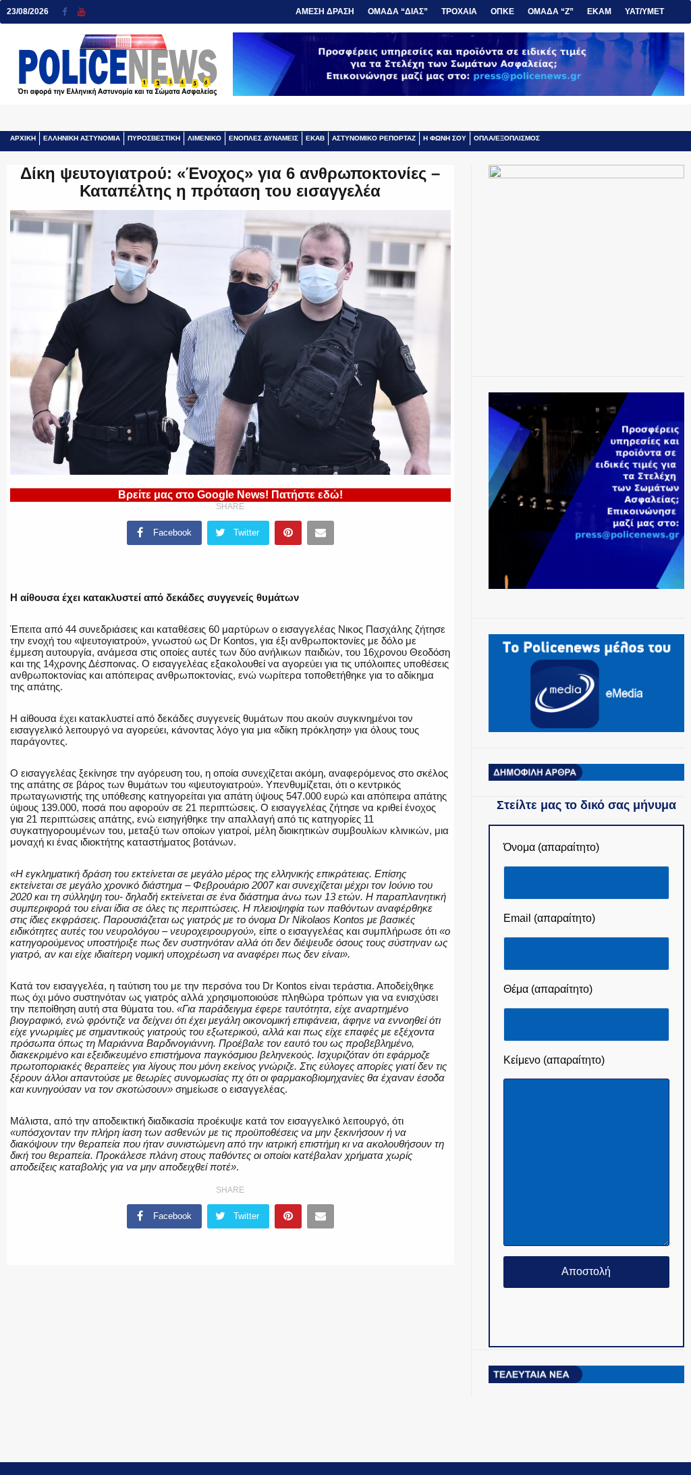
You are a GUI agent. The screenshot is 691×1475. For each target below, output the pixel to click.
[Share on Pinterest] (288, 533)
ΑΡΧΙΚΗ (23, 138)
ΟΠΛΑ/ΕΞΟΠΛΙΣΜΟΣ (507, 138)
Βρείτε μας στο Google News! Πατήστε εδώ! (230, 494)
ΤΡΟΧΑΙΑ (459, 11)
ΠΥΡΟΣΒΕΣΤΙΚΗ (154, 138)
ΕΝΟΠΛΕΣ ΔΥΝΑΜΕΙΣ (263, 138)
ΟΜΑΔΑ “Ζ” (551, 11)
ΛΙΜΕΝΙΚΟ (204, 138)
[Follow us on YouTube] (81, 12)
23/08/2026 (28, 11)
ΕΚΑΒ (315, 138)
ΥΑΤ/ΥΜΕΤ (644, 11)
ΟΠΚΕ (502, 11)
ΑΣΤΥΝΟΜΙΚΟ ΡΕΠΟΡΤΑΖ (374, 138)
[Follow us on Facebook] (70, 12)
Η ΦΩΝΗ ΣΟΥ (444, 138)
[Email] (320, 533)
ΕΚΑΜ (599, 11)
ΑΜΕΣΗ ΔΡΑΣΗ (325, 11)
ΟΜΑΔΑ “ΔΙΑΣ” (398, 11)
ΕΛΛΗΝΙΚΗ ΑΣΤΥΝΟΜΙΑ (81, 138)
